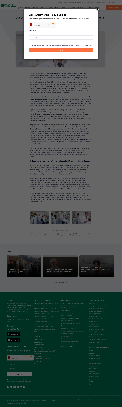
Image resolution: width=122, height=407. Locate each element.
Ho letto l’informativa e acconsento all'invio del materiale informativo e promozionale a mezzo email (62, 45)
